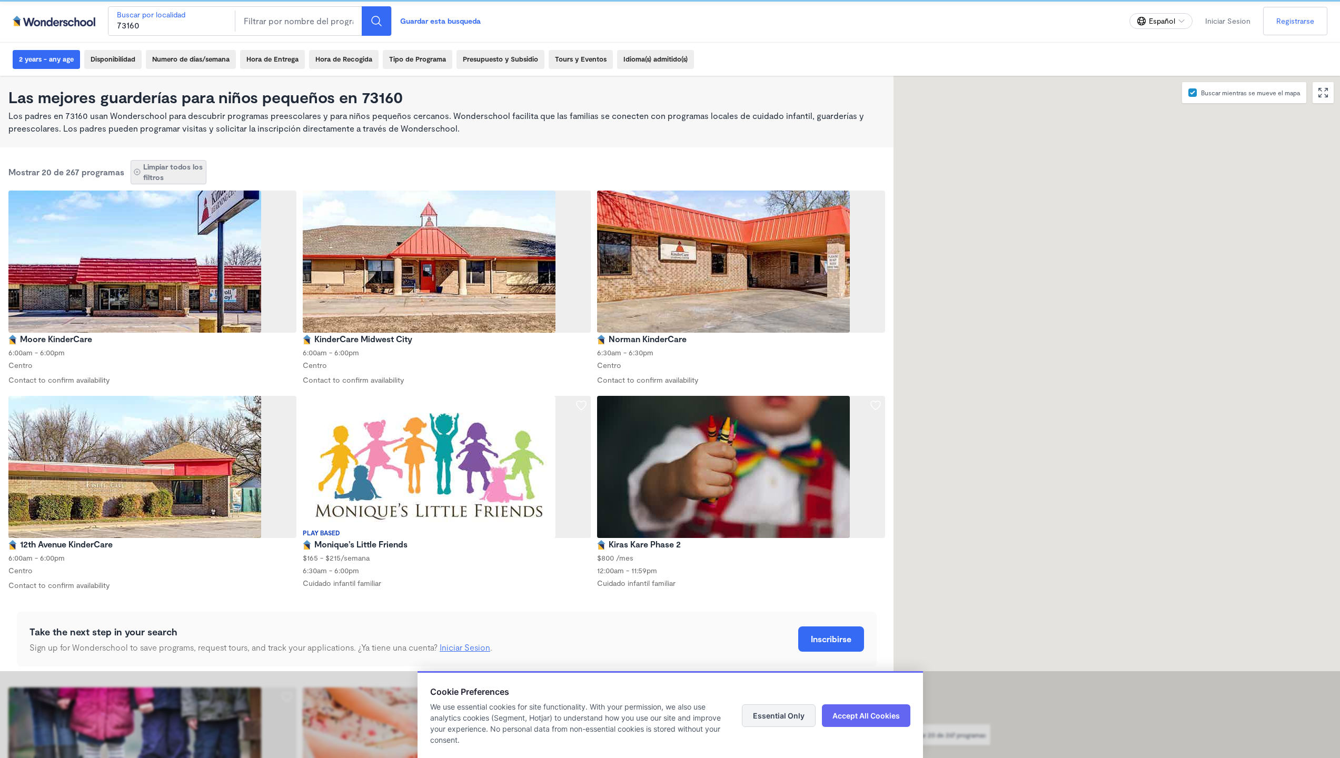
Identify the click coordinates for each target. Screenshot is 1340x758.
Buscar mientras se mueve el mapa (1250, 92)
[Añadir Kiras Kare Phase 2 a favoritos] (875, 405)
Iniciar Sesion (1227, 20)
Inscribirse (831, 639)
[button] (1140, 385)
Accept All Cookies (866, 715)
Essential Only (779, 715)
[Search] (376, 21)
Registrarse (1295, 20)
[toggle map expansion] (1323, 92)
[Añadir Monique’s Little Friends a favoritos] (581, 405)
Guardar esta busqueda (440, 20)
